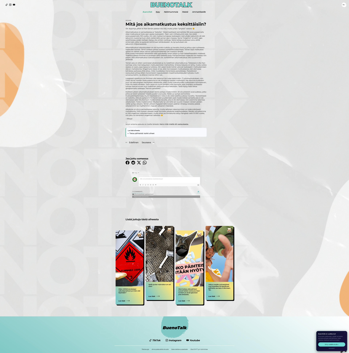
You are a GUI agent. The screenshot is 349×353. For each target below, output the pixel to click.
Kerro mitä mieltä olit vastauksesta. (174, 124)
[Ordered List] (150, 185)
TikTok (156, 340)
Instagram (175, 340)
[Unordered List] (153, 185)
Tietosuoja (145, 349)
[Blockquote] (155, 185)
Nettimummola (171, 12)
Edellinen (134, 142)
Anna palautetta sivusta (160, 349)
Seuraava (147, 142)
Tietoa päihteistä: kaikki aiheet (141, 133)
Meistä (185, 12)
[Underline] (145, 185)
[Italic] (143, 185)
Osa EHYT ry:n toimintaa (199, 349)
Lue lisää (122, 301)
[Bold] (140, 185)
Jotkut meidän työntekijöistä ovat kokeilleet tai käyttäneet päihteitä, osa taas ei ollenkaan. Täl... (219, 287)
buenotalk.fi (332, 348)
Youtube (194, 340)
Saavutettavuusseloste (179, 349)
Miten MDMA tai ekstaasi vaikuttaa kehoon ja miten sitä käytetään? (129, 291)
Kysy (158, 12)
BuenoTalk (147, 12)
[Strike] (148, 185)
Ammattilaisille (199, 12)
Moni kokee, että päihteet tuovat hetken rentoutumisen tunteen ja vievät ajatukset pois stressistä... (189, 291)
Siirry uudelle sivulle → (332, 344)
